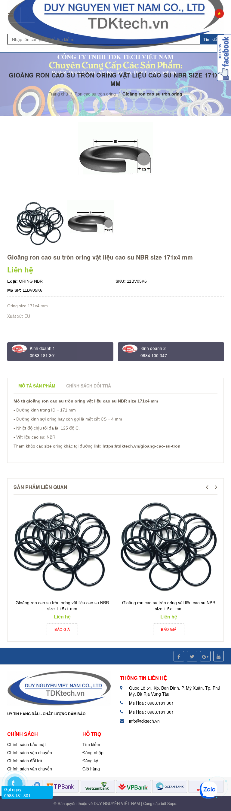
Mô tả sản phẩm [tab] (36, 386)
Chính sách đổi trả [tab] (88, 386)
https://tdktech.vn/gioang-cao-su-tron (141, 446)
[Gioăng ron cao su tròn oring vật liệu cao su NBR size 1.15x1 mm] (62, 547)
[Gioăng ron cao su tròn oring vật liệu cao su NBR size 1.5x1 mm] (168, 547)
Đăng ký (90, 761)
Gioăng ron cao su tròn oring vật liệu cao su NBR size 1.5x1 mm (168, 606)
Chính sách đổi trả (24, 761)
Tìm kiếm (91, 744)
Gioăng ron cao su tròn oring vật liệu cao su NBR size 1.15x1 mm (62, 606)
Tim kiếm (212, 39)
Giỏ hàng (91, 769)
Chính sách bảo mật (26, 744)
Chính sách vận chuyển (29, 752)
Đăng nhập (92, 752)
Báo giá (62, 629)
